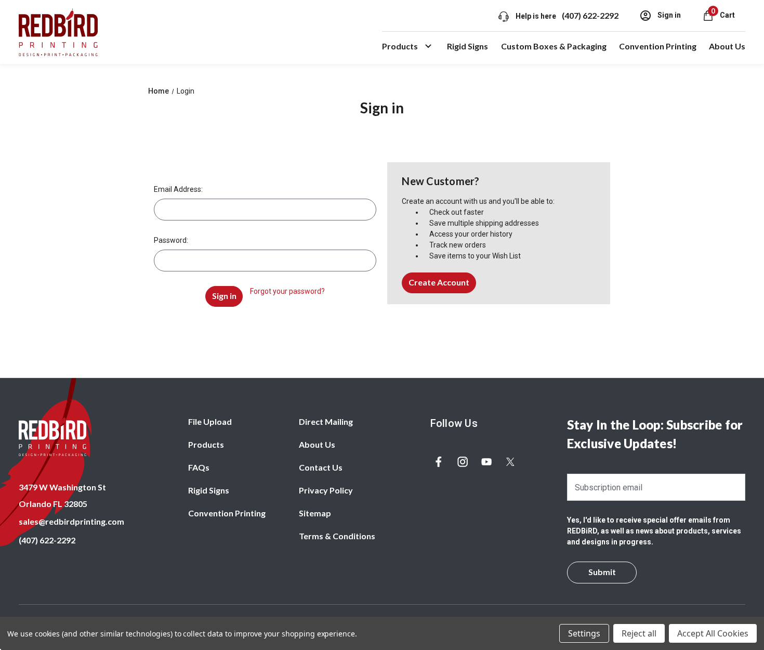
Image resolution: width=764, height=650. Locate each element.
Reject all (639, 633)
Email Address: (178, 189)
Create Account (439, 282)
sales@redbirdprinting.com (71, 521)
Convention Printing (657, 46)
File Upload (210, 421)
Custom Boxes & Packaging (554, 46)
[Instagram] (462, 461)
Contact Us (321, 467)
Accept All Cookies (712, 633)
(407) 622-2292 (590, 15)
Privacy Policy (326, 490)
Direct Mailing (326, 421)
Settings (584, 633)
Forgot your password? (287, 291)
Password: (171, 240)
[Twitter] (510, 461)
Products (400, 46)
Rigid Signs (467, 46)
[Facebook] (438, 461)
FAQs (198, 467)
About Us (727, 46)
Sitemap (315, 513)
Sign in (668, 15)
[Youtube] (486, 461)
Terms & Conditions (337, 536)
